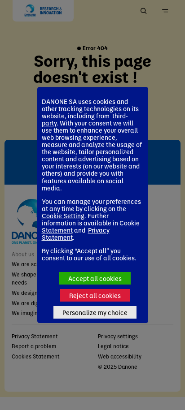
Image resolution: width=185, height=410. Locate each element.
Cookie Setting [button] (63, 215)
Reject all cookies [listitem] (95, 295)
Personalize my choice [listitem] (95, 312)
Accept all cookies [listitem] (95, 278)
